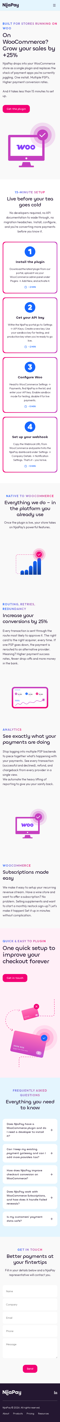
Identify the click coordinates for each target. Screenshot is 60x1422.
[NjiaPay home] (12, 1392)
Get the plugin (16, 109)
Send (30, 1368)
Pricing (30, 1413)
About (6, 1413)
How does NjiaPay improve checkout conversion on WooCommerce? (24, 1174)
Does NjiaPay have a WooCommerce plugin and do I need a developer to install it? (26, 1130)
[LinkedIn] (55, 1392)
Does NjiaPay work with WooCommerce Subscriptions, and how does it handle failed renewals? (27, 1197)
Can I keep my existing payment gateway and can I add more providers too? (26, 1153)
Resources (43, 1413)
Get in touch (15, 978)
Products (18, 1413)
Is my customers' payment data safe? (24, 1219)
